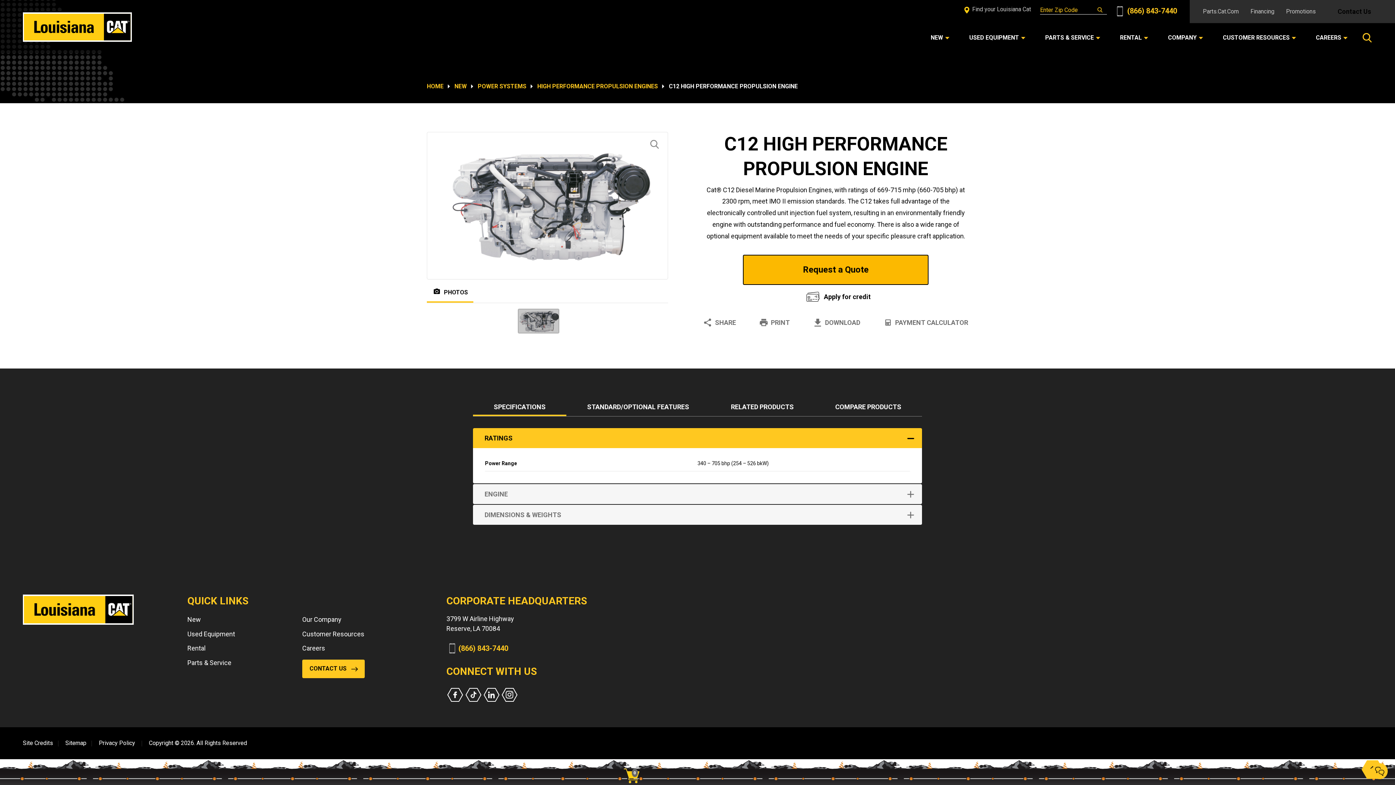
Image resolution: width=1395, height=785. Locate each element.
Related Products (762, 407)
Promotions (1301, 11)
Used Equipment (211, 634)
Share (725, 322)
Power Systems (502, 86)
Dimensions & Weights (523, 515)
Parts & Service (209, 663)
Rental (196, 648)
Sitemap (75, 743)
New (460, 86)
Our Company (321, 619)
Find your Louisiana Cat (1001, 9)
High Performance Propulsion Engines (597, 86)
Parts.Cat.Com (1221, 11)
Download (842, 322)
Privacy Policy (117, 743)
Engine (496, 494)
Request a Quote (836, 270)
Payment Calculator (931, 322)
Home (435, 86)
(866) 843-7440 (1151, 11)
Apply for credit (847, 297)
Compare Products (868, 407)
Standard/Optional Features (638, 407)
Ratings (499, 438)
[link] (634, 763)
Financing (1262, 11)
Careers (313, 648)
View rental (746, 295)
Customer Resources (333, 634)
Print (780, 322)
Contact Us (1354, 11)
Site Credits (38, 743)
